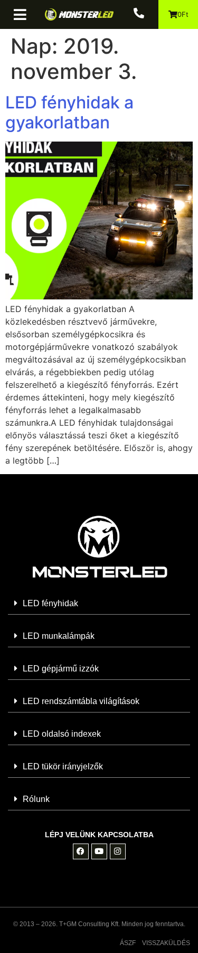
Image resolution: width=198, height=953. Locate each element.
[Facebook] (81, 851)
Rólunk (36, 799)
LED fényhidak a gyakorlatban (69, 112)
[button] (24, 14)
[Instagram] (118, 851)
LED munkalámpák (59, 635)
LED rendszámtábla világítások (81, 701)
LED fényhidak (50, 603)
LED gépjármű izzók (61, 668)
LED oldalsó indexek (62, 733)
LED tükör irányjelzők (63, 766)
